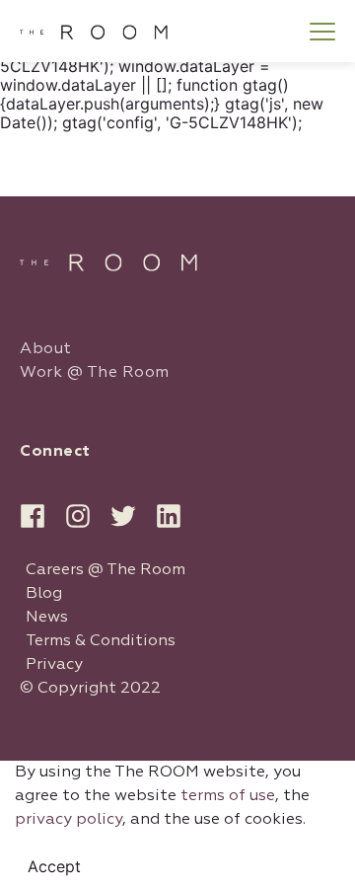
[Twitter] (123, 516)
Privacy (54, 665)
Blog (44, 594)
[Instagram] (78, 516)
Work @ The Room (95, 373)
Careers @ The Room (105, 570)
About (46, 349)
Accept (54, 866)
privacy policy (68, 820)
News (47, 618)
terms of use (227, 796)
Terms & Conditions (101, 641)
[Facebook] (32, 516)
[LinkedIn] (168, 516)
